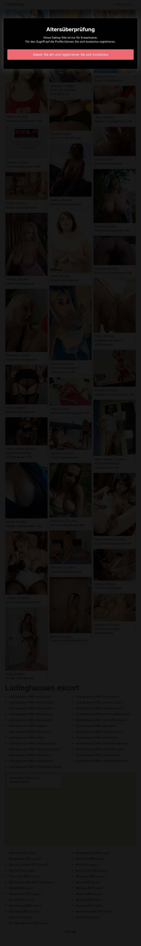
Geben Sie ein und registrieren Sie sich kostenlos (70, 54)
